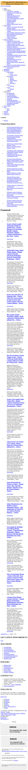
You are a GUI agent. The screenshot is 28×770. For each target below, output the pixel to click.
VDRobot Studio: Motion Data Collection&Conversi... (14, 155)
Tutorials (6, 111)
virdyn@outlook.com (9, 686)
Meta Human (8, 714)
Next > (6, 634)
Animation (9, 99)
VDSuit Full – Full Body (13, 11)
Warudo (12, 89)
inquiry (8, 239)
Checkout (8, 6)
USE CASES (7, 106)
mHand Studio (10, 22)
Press (8, 108)
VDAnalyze (10, 68)
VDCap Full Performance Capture (15, 18)
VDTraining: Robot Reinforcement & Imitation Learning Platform (16, 48)
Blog (8, 110)
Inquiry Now (4, 696)
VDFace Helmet (11, 37)
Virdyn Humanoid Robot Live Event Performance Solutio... (14, 132)
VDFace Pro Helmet (12, 38)
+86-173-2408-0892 (16, 684)
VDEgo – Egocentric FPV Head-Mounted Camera (15, 27)
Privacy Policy (7, 669)
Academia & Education (12, 103)
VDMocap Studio (11, 21)
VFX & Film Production (13, 97)
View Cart (3, 6)
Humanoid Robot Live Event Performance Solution (14, 60)
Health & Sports (11, 104)
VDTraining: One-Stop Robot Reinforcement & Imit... (14, 140)
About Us (6, 113)
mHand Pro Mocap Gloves (13, 15)
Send (2, 640)
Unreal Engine (13, 75)
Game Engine (10, 72)
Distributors (6, 69)
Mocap (6, 713)
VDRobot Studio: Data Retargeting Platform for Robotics (15, 46)
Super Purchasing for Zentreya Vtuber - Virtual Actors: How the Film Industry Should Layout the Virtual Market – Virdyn (15, 487)
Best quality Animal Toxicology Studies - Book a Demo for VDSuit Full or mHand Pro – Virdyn (15, 317)
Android (9, 90)
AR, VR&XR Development (14, 101)
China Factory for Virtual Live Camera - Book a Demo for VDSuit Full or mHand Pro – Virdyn (15, 444)
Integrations (6, 70)
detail (11, 239)
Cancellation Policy (8, 668)
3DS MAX (12, 83)
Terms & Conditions (9, 672)
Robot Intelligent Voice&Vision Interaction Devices (14, 34)
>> (9, 634)
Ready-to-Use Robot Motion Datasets (16, 65)
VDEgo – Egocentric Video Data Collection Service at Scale (15, 43)
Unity (11, 73)
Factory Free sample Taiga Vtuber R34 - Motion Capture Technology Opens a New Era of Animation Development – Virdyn (15, 402)
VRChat (12, 86)
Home (5, 8)
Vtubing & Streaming (12, 100)
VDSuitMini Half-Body (13, 17)
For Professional (11, 94)
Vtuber (8, 87)
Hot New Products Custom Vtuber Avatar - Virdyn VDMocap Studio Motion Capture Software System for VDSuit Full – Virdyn (15, 359)
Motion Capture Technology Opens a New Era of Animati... (15, 197)
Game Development (12, 96)
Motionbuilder (13, 80)
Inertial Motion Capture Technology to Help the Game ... (15, 182)
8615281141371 (5, 719)
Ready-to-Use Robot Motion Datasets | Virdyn (14, 147)
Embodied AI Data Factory (13, 41)
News (5, 107)
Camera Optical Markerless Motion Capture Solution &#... (15, 165)
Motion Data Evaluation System (11, 66)
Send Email (3, 717)
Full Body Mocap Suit (13, 713)
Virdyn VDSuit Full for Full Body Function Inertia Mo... (15, 205)
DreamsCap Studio (11, 20)
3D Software (10, 76)
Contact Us (6, 114)
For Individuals (10, 93)
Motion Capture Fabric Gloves (14, 24)
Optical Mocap (7, 25)
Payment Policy (7, 671)
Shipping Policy (8, 665)
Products (6, 120)
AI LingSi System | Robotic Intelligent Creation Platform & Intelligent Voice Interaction (16, 52)
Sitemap (8, 712)
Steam (8, 84)
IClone (11, 77)
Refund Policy (7, 666)
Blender (12, 79)
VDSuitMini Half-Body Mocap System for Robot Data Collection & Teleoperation (16, 57)
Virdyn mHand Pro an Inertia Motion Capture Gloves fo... (14, 173)
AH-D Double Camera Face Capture (16, 32)
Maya (11, 82)
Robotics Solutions (8, 39)
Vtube (2, 713)
